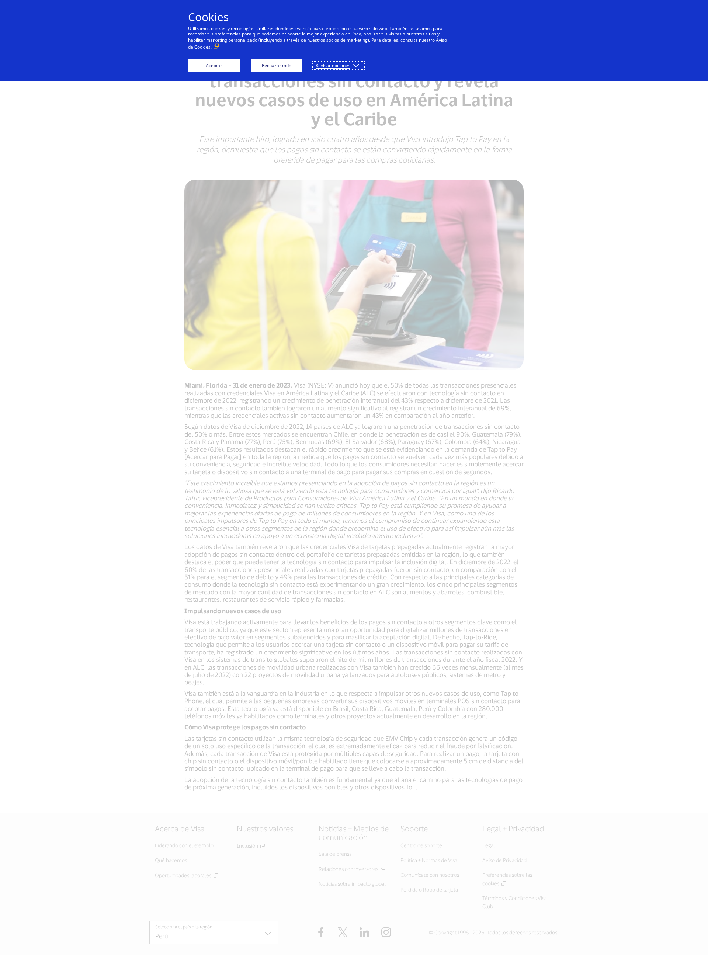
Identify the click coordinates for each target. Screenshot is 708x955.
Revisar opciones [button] (333, 65)
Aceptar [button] (214, 65)
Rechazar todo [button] (276, 65)
